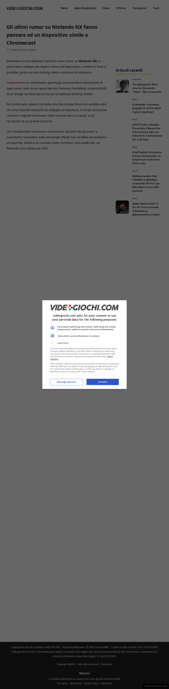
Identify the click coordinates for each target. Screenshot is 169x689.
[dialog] (84, 344)
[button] (84, 343)
